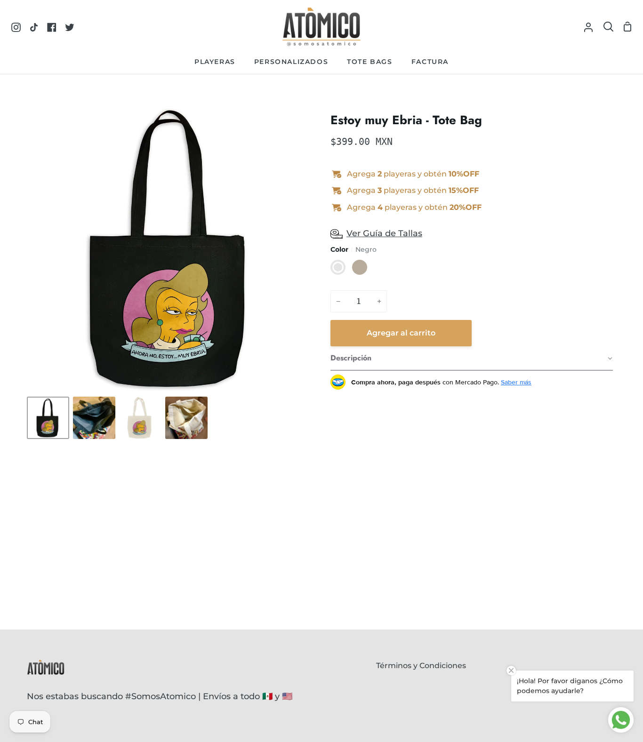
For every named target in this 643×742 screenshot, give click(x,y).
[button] (471, 358)
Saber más (516, 382)
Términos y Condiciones (421, 665)
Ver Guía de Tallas (384, 233)
